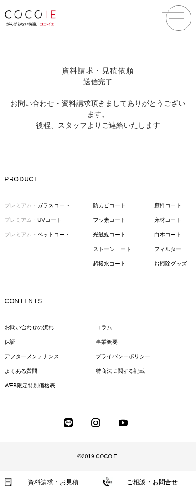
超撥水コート (109, 264)
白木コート (167, 234)
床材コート (167, 220)
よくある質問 (21, 371)
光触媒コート (109, 234)
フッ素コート (109, 220)
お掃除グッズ (170, 264)
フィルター (167, 249)
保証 (10, 342)
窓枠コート (167, 205)
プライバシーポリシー (123, 356)
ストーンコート (112, 249)
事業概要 (107, 342)
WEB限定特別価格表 (30, 385)
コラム (104, 327)
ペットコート (37, 234)
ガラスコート (37, 205)
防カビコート (109, 205)
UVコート (33, 220)
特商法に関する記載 (120, 371)
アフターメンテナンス (32, 356)
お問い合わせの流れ (29, 327)
